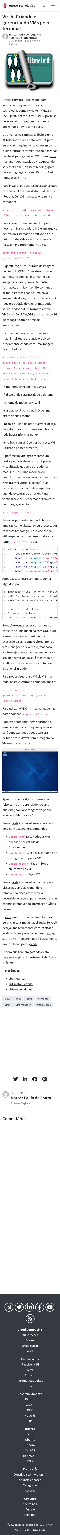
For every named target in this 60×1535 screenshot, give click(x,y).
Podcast (29, 1469)
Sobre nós (30, 1504)
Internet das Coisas (30, 1380)
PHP (30, 1410)
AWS (30, 1351)
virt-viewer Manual (21, 989)
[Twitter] (19, 1308)
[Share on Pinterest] (44, 1079)
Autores (30, 1491)
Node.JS (30, 1415)
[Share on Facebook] (34, 1079)
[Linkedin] (29, 1308)
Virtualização (30, 1346)
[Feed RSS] (30, 1320)
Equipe (30, 1509)
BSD (30, 1461)
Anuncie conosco (30, 1480)
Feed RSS (30, 1515)
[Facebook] (39, 1308)
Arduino (30, 1375)
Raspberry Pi (30, 1364)
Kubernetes (30, 1335)
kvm (18, 998)
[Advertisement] (30, 1043)
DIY (30, 1386)
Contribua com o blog (28, 1474)
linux (7, 998)
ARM (30, 1370)
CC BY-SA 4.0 (46, 1524)
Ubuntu (30, 1439)
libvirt (23, 127)
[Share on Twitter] (15, 1079)
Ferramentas (30, 37)
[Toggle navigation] (52, 5)
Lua (30, 1421)
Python (30, 1399)
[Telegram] (9, 1308)
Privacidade (38, 1530)
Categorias (30, 1485)
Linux (30, 1434)
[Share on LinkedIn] (25, 1079)
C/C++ (30, 1405)
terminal (43, 998)
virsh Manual (17, 978)
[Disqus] (30, 1162)
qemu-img (12, 266)
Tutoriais (14, 37)
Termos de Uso (23, 1530)
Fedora (30, 1445)
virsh (8, 100)
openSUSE (30, 1456)
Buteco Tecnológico (21, 5)
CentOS (30, 1450)
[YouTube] (50, 1308)
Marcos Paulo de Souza (22, 34)
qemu (29, 998)
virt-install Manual (21, 984)
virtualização (43, 1004)
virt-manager (23, 1004)
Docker (30, 1340)
